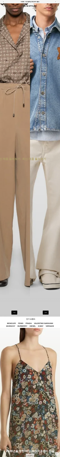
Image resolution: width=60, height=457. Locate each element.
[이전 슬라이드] (3, 1)
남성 (45, 312)
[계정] (52, 6)
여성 (14, 312)
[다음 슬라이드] (55, 1)
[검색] (3, 6)
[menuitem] (14, 6)
